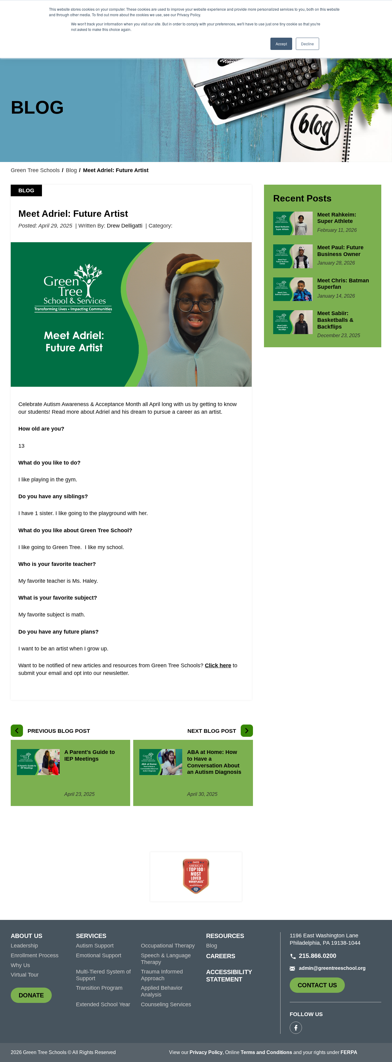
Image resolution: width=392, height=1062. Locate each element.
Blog (71, 170)
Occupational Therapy (168, 946)
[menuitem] (43, 937)
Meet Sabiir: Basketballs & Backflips (335, 320)
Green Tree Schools (35, 170)
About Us (26, 935)
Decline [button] (307, 43)
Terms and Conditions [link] (266, 1052)
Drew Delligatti (124, 226)
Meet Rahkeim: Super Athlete (336, 218)
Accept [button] (281, 43)
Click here (218, 665)
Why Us (20, 965)
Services (91, 935)
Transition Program (99, 988)
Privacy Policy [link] (206, 1052)
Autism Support (95, 946)
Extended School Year (103, 1004)
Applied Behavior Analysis (162, 991)
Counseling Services (166, 1004)
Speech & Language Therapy (166, 958)
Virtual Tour (25, 975)
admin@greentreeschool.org (332, 968)
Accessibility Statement (229, 976)
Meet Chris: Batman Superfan (343, 283)
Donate (35, 997)
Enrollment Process (34, 955)
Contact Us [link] (321, 987)
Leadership (24, 946)
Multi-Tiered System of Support (103, 975)
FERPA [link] (349, 1052)
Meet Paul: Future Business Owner (340, 250)
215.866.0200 (317, 955)
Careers (220, 956)
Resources (225, 935)
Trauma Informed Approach (162, 975)
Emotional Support (98, 955)
